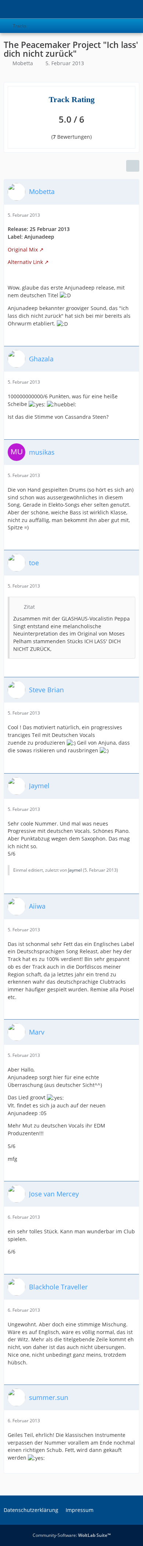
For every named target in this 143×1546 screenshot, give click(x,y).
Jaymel (75, 870)
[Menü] (133, 9)
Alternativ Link (25, 261)
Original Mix (23, 249)
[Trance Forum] (3, 9)
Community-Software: (72, 1535)
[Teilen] (132, 166)
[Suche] (96, 9)
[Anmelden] (115, 9)
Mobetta (22, 63)
